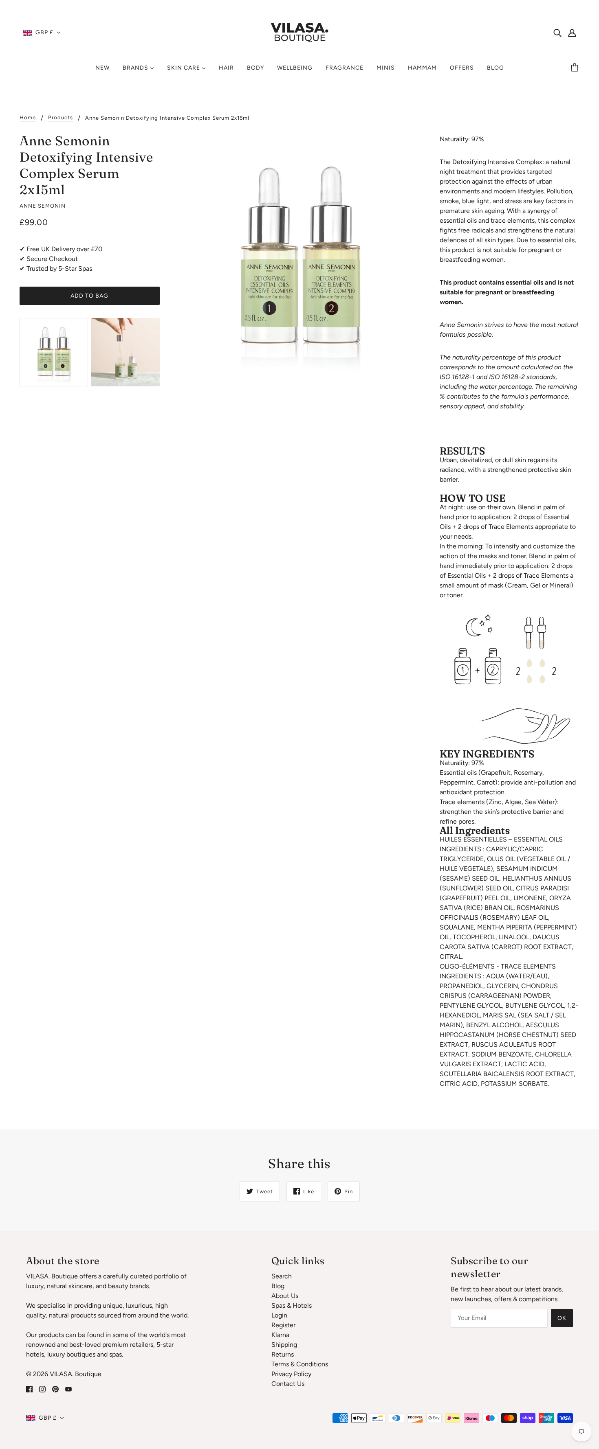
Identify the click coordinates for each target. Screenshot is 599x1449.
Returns (282, 1354)
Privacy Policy (291, 1374)
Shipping (284, 1344)
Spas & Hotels (291, 1305)
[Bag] (576, 68)
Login (279, 1315)
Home (28, 118)
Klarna (280, 1335)
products (60, 118)
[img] (557, 32)
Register (283, 1325)
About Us (284, 1296)
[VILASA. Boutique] (299, 32)
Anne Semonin (43, 206)
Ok (561, 1318)
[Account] (572, 32)
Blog (277, 1286)
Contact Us (287, 1384)
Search (281, 1276)
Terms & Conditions (299, 1364)
